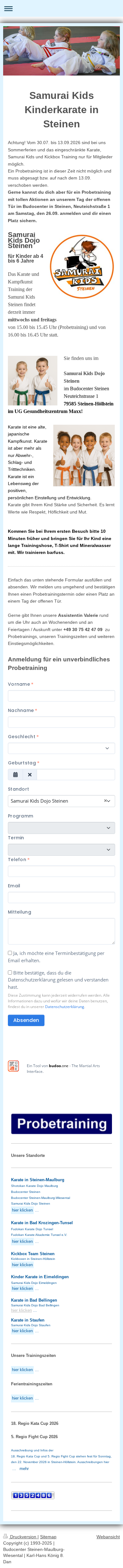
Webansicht (108, 1536)
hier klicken (21, 1310)
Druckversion (23, 1536)
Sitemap (48, 1536)
